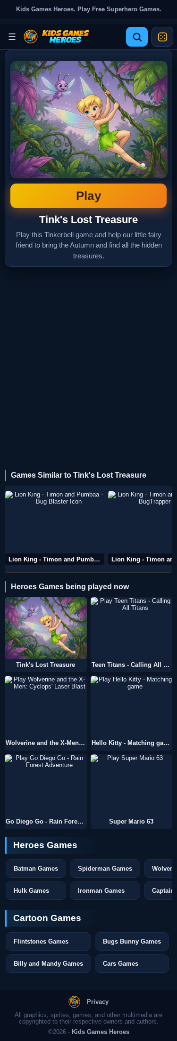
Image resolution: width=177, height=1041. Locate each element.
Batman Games (36, 868)
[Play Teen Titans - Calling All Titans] (132, 628)
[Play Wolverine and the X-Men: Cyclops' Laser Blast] (46, 706)
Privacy (98, 1002)
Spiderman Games (105, 868)
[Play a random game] (162, 37)
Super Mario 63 (131, 821)
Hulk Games (31, 890)
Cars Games (120, 963)
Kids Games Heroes (100, 1032)
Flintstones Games (41, 941)
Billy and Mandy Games (48, 963)
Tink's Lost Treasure (88, 132)
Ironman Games (101, 890)
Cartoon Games (47, 918)
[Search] (137, 37)
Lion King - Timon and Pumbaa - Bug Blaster (56, 559)
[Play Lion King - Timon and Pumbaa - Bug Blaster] (54, 528)
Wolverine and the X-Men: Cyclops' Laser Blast (46, 743)
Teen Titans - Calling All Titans (132, 665)
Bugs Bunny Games (132, 941)
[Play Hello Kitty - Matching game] (132, 706)
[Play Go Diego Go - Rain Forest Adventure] (46, 785)
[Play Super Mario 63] (132, 785)
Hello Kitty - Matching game (132, 743)
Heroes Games (45, 845)
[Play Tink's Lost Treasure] (46, 628)
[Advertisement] (88, 360)
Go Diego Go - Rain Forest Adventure (46, 821)
